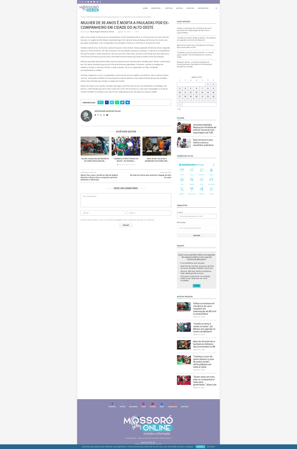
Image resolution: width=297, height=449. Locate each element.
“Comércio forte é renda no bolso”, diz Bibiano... (125, 160)
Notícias (169, 8)
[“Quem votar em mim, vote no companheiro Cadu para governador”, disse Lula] (184, 380)
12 (191, 92)
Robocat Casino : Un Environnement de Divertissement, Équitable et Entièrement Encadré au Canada (194, 64)
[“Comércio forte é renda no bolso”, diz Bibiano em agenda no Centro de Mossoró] (126, 146)
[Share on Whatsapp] (117, 102)
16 (213, 92)
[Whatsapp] (100, 2)
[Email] (94, 2)
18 (185, 96)
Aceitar (200, 447)
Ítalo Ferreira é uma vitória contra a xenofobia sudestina (203, 142)
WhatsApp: (181, 222)
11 (185, 92)
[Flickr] (88, 2)
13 (196, 92)
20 (196, 96)
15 (208, 92)
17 (180, 96)
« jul (179, 109)
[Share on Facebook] (107, 102)
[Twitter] (82, 2)
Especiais (190, 8)
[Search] (216, 8)
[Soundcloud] (97, 2)
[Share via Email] (127, 102)
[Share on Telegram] (122, 102)
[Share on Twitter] (112, 102)
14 (202, 92)
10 (180, 92)
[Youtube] (91, 2)
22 (208, 96)
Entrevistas (203, 8)
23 (213, 96)
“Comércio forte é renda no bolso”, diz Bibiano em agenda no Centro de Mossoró (196, 39)
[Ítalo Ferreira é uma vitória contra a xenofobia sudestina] (184, 143)
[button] (84, 151)
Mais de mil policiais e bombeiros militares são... (157, 160)
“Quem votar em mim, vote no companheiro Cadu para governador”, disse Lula (204, 381)
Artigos (179, 8)
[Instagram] (85, 2)
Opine (196, 286)
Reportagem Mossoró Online (102, 32)
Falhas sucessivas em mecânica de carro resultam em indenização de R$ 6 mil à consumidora (194, 30)
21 (202, 96)
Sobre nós (155, 8)
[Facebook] (79, 2)
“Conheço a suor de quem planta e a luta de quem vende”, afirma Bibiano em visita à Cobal (195, 54)
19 (191, 96)
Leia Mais (211, 446)
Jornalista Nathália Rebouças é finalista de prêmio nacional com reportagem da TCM (204, 129)
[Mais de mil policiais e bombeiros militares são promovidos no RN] (156, 146)
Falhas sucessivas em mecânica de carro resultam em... (95, 160)
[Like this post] (101, 102)
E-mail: (180, 212)
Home (145, 8)
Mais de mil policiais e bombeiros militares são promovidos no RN (195, 46)
